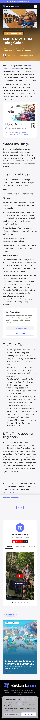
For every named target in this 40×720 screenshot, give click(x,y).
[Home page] (11, 6)
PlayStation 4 (21, 133)
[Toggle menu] (35, 6)
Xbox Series (24, 134)
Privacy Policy (8, 710)
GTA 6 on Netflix (12, 2)
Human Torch (8, 492)
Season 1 (14, 69)
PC (16, 133)
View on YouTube (20, 328)
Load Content (20, 333)
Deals (21, 2)
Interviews (20, 546)
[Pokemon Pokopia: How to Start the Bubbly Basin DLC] (20, 630)
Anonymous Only (11, 714)
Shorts (9, 546)
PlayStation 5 (12, 134)
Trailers (32, 546)
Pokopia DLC (28, 2)
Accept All (29, 714)
